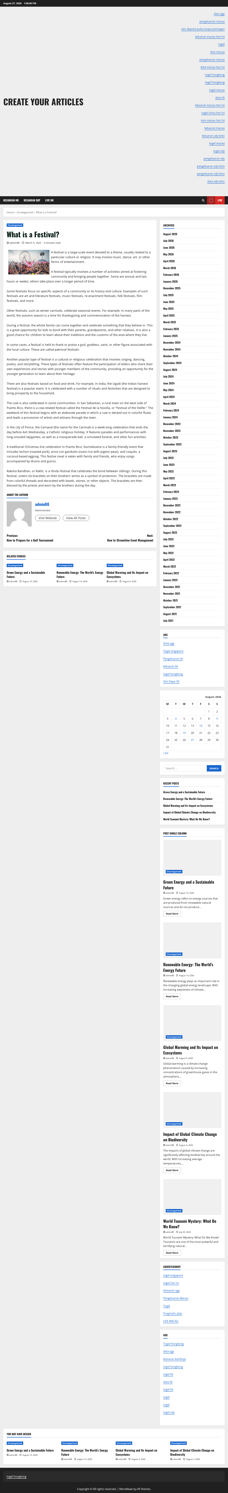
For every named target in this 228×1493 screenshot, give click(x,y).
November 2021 (171, 593)
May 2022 (168, 553)
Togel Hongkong (173, 1344)
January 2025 (170, 336)
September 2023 (172, 444)
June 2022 (168, 546)
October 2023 (170, 437)
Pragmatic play (172, 1313)
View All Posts (76, 518)
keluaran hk (170, 666)
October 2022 (170, 519)
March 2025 (169, 322)
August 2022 (170, 532)
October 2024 (170, 356)
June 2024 (168, 383)
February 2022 (171, 573)
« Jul (165, 753)
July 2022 (168, 539)
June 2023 (168, 465)
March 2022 (169, 566)
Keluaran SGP (32, 200)
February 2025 (171, 329)
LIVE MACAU (170, 1321)
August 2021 (170, 614)
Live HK (49, 200)
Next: (130, 538)
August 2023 (170, 451)
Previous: (30, 538)
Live (220, 200)
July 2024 (168, 376)
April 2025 (169, 315)
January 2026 (170, 281)
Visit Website (48, 518)
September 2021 (172, 607)
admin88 (15, 242)
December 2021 (171, 587)
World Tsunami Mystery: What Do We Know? (186, 819)
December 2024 (171, 342)
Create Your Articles (43, 101)
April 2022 (169, 560)
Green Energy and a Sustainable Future (26, 574)
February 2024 (171, 410)
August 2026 (170, 234)
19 (184, 733)
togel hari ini (171, 1283)
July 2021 (168, 621)
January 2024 (170, 417)
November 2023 (171, 431)
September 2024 (172, 363)
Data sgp (168, 643)
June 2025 (168, 302)
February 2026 (171, 275)
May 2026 (168, 254)
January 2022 (170, 580)
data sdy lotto (216, 181)
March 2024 (169, 403)
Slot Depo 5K (171, 681)
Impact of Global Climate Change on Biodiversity (189, 812)
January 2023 (170, 499)
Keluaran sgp (171, 1290)
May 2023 (168, 471)
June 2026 (169, 248)
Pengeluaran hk (173, 659)
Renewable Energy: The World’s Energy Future (80, 574)
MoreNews (126, 1489)
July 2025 (168, 295)
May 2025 (168, 309)
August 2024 (170, 370)
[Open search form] (203, 200)
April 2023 (169, 478)
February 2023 (171, 492)
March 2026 (169, 268)
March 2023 (169, 485)
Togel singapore (173, 651)
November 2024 (171, 349)
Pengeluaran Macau (175, 1298)
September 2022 (172, 526)
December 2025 (171, 288)
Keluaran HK (11, 200)
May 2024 (168, 390)
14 (200, 726)
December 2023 (171, 424)
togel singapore (173, 1275)
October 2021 (170, 600)
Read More (173, 914)
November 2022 (171, 512)
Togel (166, 1306)
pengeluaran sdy (214, 158)
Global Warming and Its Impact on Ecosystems (127, 574)
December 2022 (171, 505)
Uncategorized (15, 225)
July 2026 (168, 241)
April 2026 (169, 261)
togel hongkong (173, 674)
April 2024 (169, 397)
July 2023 (168, 458)
